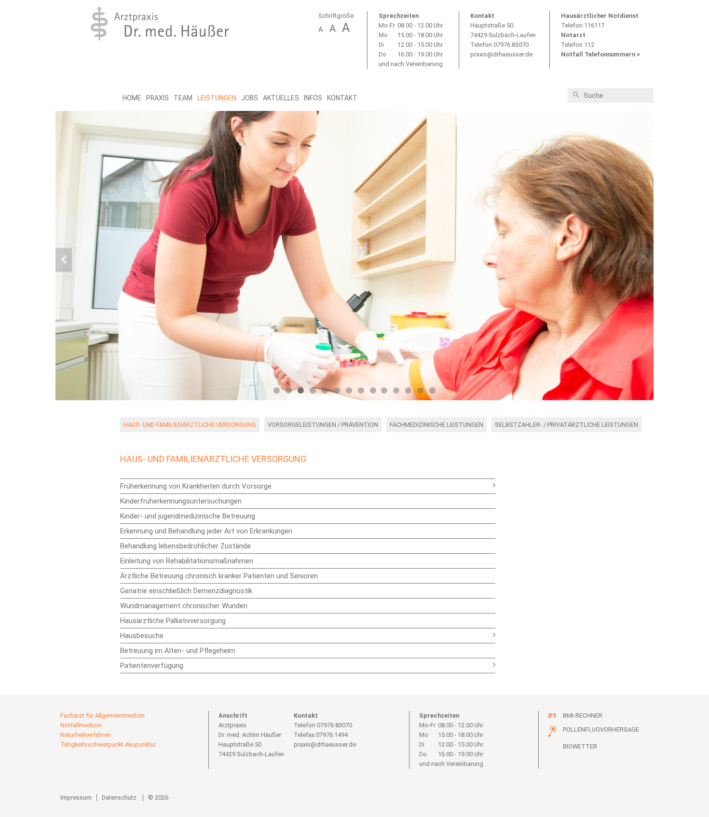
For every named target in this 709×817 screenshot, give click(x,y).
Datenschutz (119, 797)
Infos (313, 98)
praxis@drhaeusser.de (501, 54)
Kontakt (342, 98)
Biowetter (580, 746)
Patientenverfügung (151, 665)
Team (183, 98)
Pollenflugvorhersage (601, 729)
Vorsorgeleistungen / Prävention (323, 424)
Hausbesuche (142, 635)
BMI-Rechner (582, 715)
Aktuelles (281, 98)
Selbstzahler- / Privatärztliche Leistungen (566, 424)
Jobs (249, 98)
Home (132, 98)
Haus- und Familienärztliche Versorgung (189, 424)
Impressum (76, 797)
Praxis (157, 98)
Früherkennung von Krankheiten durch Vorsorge (196, 486)
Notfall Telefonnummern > (600, 54)
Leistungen (216, 98)
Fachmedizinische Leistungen (436, 424)
